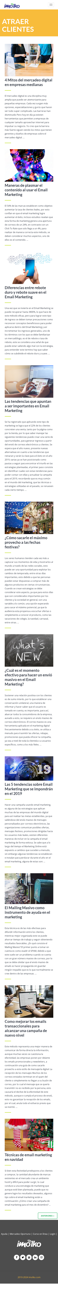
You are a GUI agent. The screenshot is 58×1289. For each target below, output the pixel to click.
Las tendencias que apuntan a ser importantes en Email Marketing (28, 406)
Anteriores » (47, 1215)
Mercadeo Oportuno (20, 1233)
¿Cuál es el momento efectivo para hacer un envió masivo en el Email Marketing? (28, 677)
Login (52, 1233)
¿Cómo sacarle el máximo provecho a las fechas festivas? (26, 542)
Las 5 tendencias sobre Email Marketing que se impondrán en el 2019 (29, 789)
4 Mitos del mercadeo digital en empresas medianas (28, 82)
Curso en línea (40, 1233)
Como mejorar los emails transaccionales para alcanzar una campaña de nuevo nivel (26, 1028)
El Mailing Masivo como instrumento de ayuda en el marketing (27, 912)
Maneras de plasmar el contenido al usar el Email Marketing (26, 190)
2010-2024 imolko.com (29, 1277)
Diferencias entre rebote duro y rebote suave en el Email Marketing (25, 292)
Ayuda (4, 1233)
